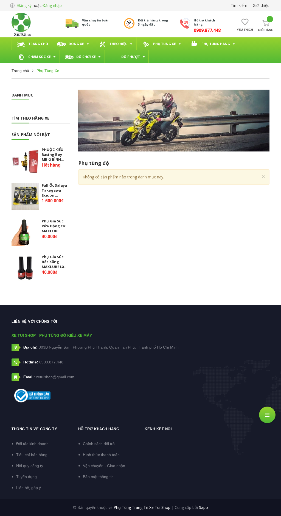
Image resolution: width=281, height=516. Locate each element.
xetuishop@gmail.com (55, 377)
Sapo (203, 507)
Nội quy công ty (29, 465)
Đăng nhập (52, 5)
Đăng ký (24, 5)
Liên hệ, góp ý (28, 487)
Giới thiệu (261, 5)
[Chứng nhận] (32, 395)
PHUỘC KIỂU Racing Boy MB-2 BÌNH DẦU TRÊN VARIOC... (52, 154)
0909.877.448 (207, 30)
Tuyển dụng (26, 476)
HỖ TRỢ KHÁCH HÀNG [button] (98, 429)
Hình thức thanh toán (101, 454)
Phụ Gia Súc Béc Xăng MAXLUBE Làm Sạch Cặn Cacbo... (55, 261)
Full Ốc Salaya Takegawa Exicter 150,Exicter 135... (54, 190)
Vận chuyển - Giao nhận (104, 465)
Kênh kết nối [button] (158, 429)
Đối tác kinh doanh (32, 444)
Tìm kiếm (239, 5)
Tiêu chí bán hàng (31, 454)
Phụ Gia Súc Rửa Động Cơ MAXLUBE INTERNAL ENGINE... (54, 226)
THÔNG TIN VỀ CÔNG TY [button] (34, 429)
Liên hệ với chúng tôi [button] (34, 321)
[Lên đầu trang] (267, 498)
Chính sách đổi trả (99, 444)
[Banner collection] (174, 120)
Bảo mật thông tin (98, 476)
